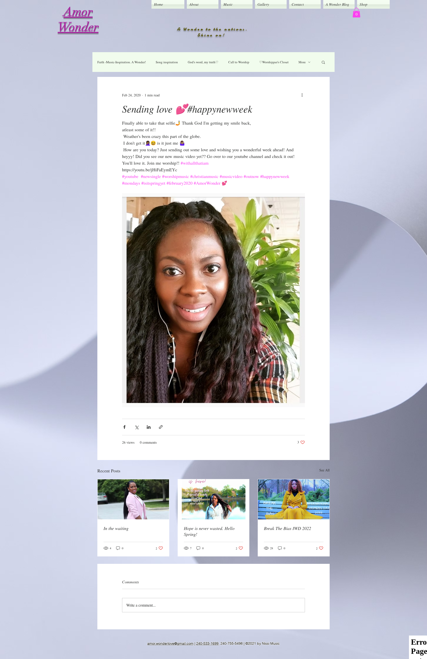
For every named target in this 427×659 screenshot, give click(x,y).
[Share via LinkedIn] (148, 427)
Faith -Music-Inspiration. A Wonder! (121, 62)
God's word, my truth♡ (203, 62)
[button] (356, 12)
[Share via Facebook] (124, 427)
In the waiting (116, 528)
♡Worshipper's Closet (274, 62)
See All (324, 470)
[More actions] (302, 95)
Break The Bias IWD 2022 (287, 528)
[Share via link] (160, 427)
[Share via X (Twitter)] (136, 427)
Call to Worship (238, 62)
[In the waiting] (133, 499)
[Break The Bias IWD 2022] (293, 499)
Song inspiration (167, 62)
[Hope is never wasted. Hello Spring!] (213, 499)
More (302, 62)
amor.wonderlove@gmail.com (170, 643)
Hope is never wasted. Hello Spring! (209, 531)
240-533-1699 (207, 643)
